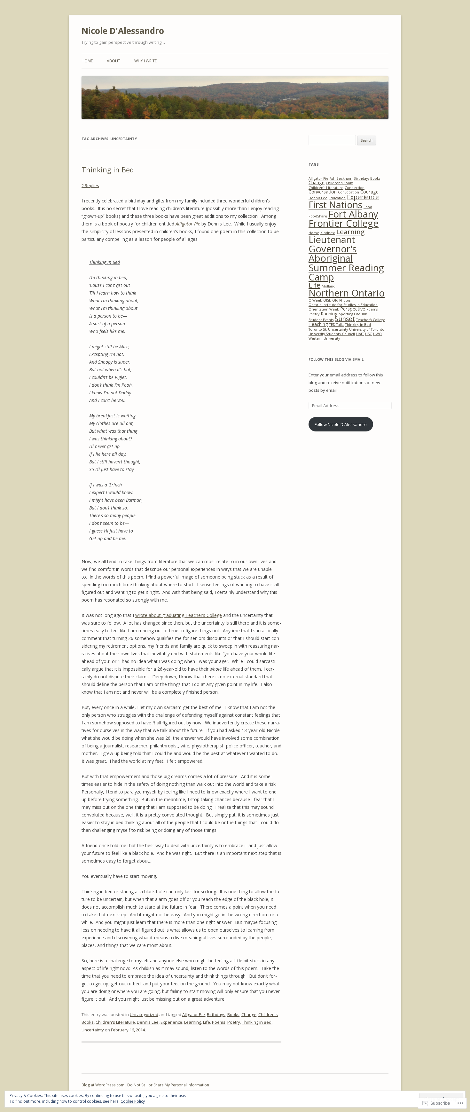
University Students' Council (332, 334)
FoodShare (318, 216)
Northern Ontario (347, 293)
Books (233, 1014)
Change (248, 1014)
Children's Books (339, 183)
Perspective (352, 309)
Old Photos (341, 300)
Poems (218, 1022)
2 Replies (90, 185)
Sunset (345, 319)
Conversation (323, 192)
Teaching (318, 324)
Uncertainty (93, 1030)
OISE (327, 300)
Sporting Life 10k (353, 314)
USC (368, 334)
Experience (171, 1022)
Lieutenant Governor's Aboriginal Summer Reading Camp (346, 258)
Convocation (348, 192)
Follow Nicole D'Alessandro (341, 424)
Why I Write (145, 61)
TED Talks (336, 324)
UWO (377, 334)
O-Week (315, 300)
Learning (192, 1022)
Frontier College (344, 223)
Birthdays (216, 1014)
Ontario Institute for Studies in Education (343, 305)
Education (337, 198)
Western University (324, 338)
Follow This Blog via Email (336, 359)
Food (368, 207)
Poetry (233, 1022)
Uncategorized (144, 1014)
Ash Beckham (341, 178)
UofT (360, 334)
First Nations (335, 204)
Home (87, 61)
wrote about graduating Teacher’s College (178, 615)
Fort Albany (353, 214)
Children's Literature (115, 1022)
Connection (354, 187)
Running (329, 314)
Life (206, 1022)
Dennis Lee (148, 1022)
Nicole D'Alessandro (123, 30)
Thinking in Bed (108, 169)
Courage (369, 192)
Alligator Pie (193, 1014)
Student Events (321, 320)
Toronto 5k (318, 329)
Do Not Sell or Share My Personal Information (168, 1085)
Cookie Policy (133, 1101)
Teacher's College (370, 320)
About (113, 61)
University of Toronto (366, 329)
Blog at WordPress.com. (103, 1085)
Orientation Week (324, 309)
